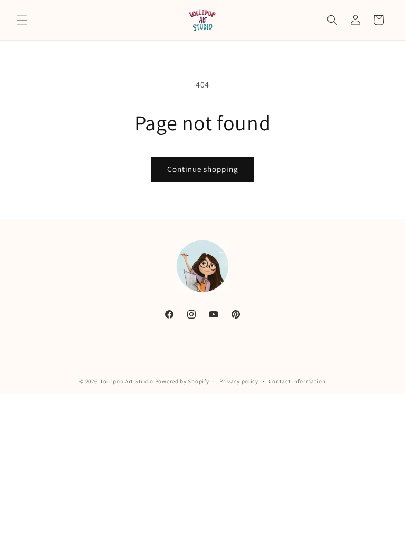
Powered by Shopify (182, 381)
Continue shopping (202, 169)
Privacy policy (238, 381)
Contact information (297, 381)
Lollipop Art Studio (127, 381)
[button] (22, 20)
